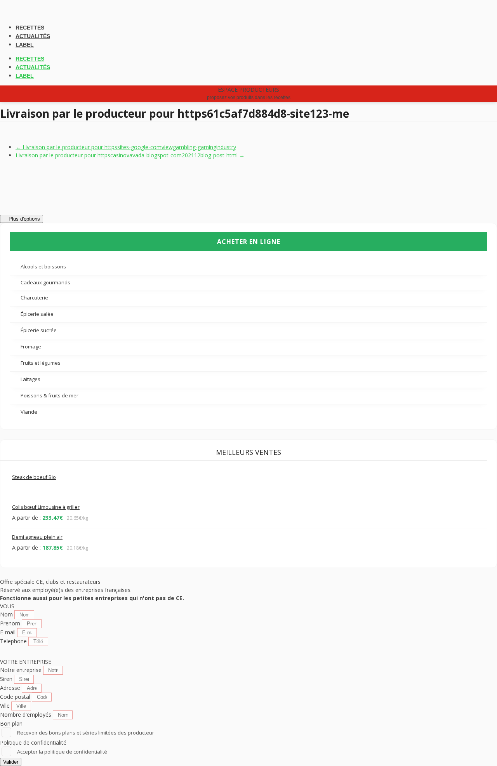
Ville (5, 705)
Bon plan (11, 723)
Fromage (31, 346)
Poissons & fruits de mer (50, 395)
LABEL (25, 45)
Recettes (30, 27)
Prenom (11, 623)
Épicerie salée (38, 313)
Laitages (31, 379)
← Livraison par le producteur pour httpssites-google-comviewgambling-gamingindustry (126, 147)
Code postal (16, 696)
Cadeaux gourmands (45, 282)
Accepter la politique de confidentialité (62, 751)
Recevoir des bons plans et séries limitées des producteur (85, 732)
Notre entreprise (21, 670)
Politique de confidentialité (33, 742)
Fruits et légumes (41, 362)
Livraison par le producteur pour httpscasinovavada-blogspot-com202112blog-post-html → (130, 155)
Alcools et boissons (44, 266)
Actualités (33, 36)
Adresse (11, 687)
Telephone (14, 641)
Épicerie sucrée (39, 330)
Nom (7, 614)
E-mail (8, 632)
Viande (29, 411)
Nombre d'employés (26, 714)
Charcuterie (35, 297)
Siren (7, 678)
